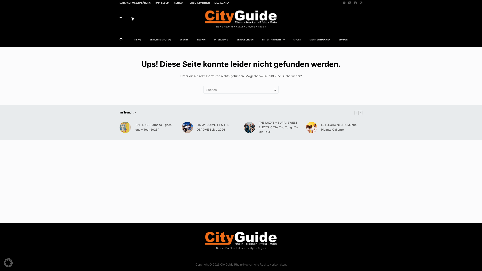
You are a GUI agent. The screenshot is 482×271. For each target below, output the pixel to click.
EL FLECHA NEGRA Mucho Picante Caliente (339, 127)
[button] (8, 262)
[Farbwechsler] (133, 19)
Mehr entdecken (320, 39)
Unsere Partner (200, 2)
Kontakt (179, 2)
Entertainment (271, 39)
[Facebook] (344, 3)
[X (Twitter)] (349, 3)
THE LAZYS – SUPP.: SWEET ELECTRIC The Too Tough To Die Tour (278, 127)
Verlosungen (245, 39)
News (137, 39)
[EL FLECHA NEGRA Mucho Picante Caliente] (311, 127)
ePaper (343, 39)
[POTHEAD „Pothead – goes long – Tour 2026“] (125, 127)
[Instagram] (355, 3)
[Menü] (121, 19)
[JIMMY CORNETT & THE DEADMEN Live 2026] (187, 127)
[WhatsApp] (361, 3)
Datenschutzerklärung (135, 2)
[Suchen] (121, 39)
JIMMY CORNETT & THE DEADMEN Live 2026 (213, 127)
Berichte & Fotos (160, 39)
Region (201, 39)
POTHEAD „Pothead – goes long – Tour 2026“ (153, 127)
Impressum (162, 2)
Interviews (221, 39)
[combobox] (237, 90)
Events (184, 39)
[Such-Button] (274, 89)
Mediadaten (222, 2)
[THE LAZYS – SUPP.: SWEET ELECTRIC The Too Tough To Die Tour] (249, 127)
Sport (297, 39)
